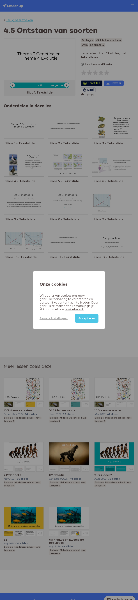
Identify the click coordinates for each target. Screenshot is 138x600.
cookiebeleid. (74, 309)
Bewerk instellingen (54, 318)
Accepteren (86, 318)
